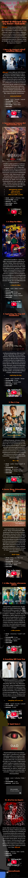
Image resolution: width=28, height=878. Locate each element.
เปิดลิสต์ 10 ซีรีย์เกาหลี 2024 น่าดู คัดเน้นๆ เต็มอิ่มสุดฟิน (11, 8)
